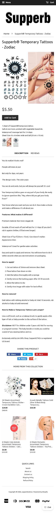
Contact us (28, 474)
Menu (8, 2)
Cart (52, 2)
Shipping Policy (28, 477)
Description (21, 153)
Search (28, 468)
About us (28, 471)
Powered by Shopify (40, 492)
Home (6, 34)
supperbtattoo (27, 492)
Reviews (35, 153)
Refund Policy (28, 480)
